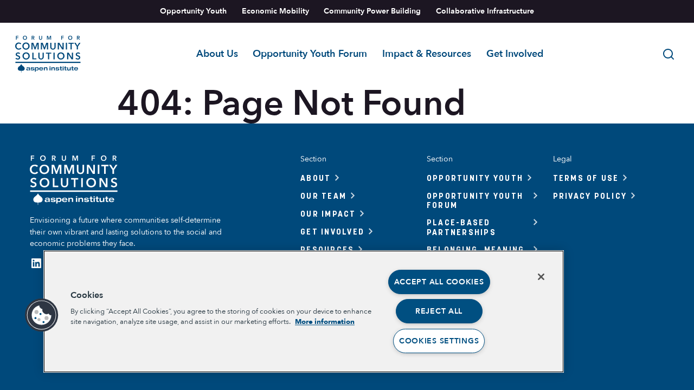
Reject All (438, 311)
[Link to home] (48, 54)
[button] (41, 315)
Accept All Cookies (439, 282)
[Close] (541, 277)
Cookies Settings (439, 341)
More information (325, 322)
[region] (303, 311)
